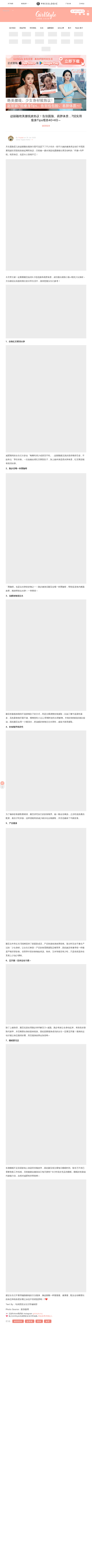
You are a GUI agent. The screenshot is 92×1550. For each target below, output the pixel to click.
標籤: (9, 1321)
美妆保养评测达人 (45, 1316)
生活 (41, 28)
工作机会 (81, 3)
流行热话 (12, 28)
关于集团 (10, 3)
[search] (88, 11)
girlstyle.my (38, 1313)
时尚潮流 (33, 28)
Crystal (21, 137)
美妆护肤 (23, 28)
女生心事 (61, 28)
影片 (69, 28)
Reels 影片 (79, 28)
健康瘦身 (50, 28)
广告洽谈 (68, 3)
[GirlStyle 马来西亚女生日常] (46, 15)
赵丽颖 (30, 1321)
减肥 (48, 1321)
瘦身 (39, 1321)
